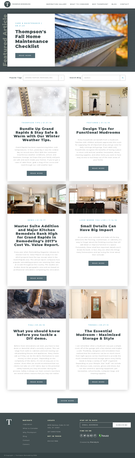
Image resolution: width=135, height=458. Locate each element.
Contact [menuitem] (124, 4)
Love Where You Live (93, 220)
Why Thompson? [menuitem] (100, 4)
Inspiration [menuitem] (27, 424)
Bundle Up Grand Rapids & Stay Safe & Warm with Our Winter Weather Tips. (37, 134)
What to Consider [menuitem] (79, 4)
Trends (92, 325)
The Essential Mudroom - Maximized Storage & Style (98, 335)
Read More (25, 55)
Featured (93, 123)
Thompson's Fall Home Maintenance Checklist (31, 39)
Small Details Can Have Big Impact (98, 228)
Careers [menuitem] (26, 444)
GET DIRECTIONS (54, 431)
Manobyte (94, 442)
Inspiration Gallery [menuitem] (56, 4)
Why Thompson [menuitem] (29, 432)
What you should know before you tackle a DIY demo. (36, 335)
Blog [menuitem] (114, 4)
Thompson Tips (31, 123)
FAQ (30, 325)
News (31, 220)
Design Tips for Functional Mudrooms (98, 131)
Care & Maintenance (27, 23)
